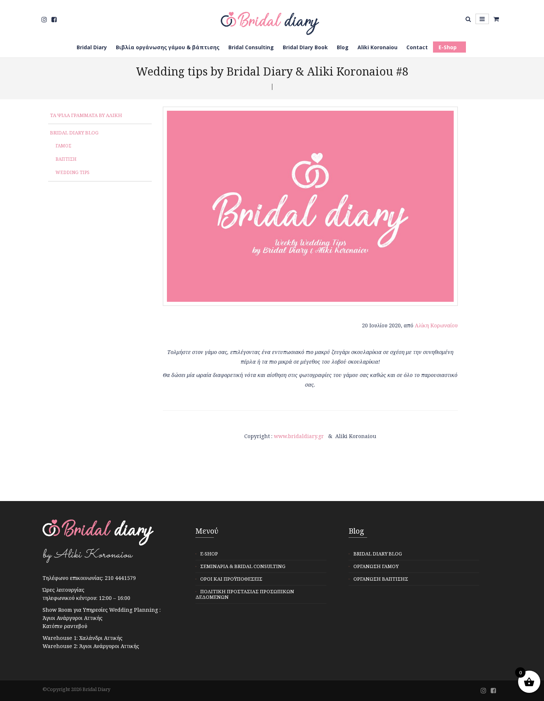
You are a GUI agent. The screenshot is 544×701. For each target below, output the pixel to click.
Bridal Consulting (251, 47)
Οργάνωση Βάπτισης (380, 578)
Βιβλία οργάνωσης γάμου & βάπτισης (167, 47)
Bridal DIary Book (305, 47)
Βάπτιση (66, 159)
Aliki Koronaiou (377, 47)
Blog (343, 47)
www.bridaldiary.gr (299, 436)
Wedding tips (73, 172)
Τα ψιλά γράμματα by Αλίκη (86, 115)
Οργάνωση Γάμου (376, 566)
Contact (417, 47)
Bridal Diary (92, 47)
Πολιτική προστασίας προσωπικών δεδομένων (244, 594)
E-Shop (448, 47)
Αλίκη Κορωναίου (436, 325)
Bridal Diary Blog (74, 132)
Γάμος (63, 146)
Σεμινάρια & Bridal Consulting (242, 566)
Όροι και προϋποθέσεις (231, 578)
